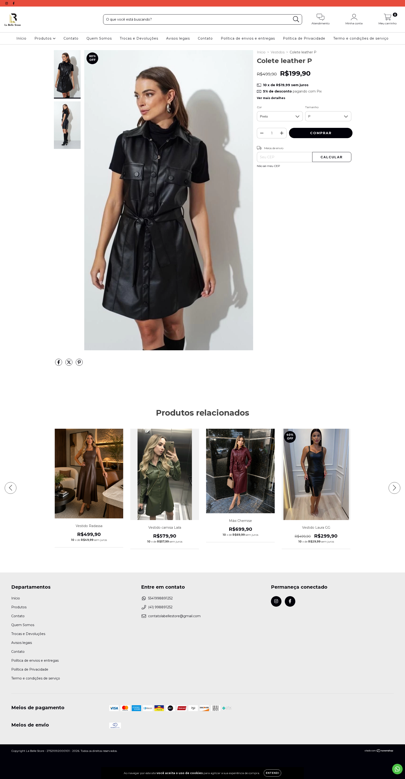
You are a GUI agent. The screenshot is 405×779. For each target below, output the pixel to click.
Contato (71, 38)
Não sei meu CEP (268, 166)
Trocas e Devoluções (139, 38)
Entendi (272, 773)
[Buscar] (296, 19)
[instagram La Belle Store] (7, 3)
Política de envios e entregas (248, 38)
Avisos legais (178, 38)
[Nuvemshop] (379, 751)
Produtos (43, 38)
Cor (259, 107)
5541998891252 (160, 598)
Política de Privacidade (304, 38)
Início (21, 38)
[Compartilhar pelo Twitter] (69, 364)
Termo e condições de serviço (361, 38)
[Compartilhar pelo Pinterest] (79, 364)
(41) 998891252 (160, 607)
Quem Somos (99, 38)
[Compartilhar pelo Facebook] (59, 364)
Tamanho (312, 107)
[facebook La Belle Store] (14, 3)
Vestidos (278, 52)
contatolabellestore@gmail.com (174, 616)
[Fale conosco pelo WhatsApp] (397, 769)
